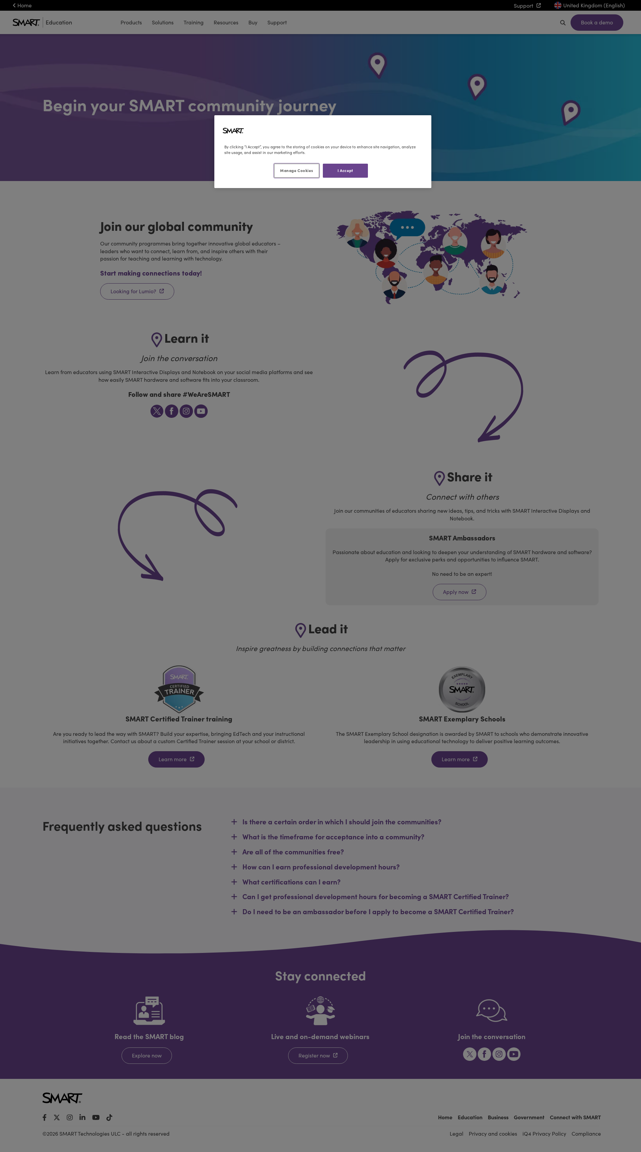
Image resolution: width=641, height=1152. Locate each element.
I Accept (345, 170)
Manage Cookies (296, 170)
